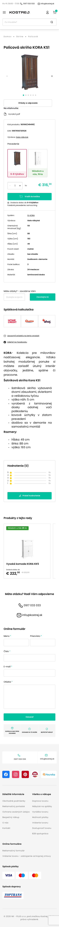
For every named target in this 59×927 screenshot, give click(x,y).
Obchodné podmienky (13, 800)
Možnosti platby (40, 817)
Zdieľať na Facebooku (17, 342)
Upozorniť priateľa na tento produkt (23, 335)
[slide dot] (23, 95)
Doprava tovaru (40, 800)
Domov (8, 37)
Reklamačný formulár (13, 850)
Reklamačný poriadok (13, 806)
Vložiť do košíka (32, 196)
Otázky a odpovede (28, 103)
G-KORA (31, 215)
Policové (33, 37)
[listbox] (29, 551)
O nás (5, 822)
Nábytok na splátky (42, 806)
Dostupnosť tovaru (41, 828)
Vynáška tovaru (40, 811)
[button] (16, 794)
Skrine (19, 37)
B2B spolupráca (40, 833)
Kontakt (6, 828)
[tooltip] (17, 163)
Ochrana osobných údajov (16, 811)
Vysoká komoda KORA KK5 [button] (22, 564)
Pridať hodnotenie (31, 495)
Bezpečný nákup (10, 817)
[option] (28, 551)
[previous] (7, 76)
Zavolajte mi (42, 297)
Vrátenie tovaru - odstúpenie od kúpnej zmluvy (26, 856)
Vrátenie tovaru (40, 822)
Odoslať (29, 717)
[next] (51, 76)
